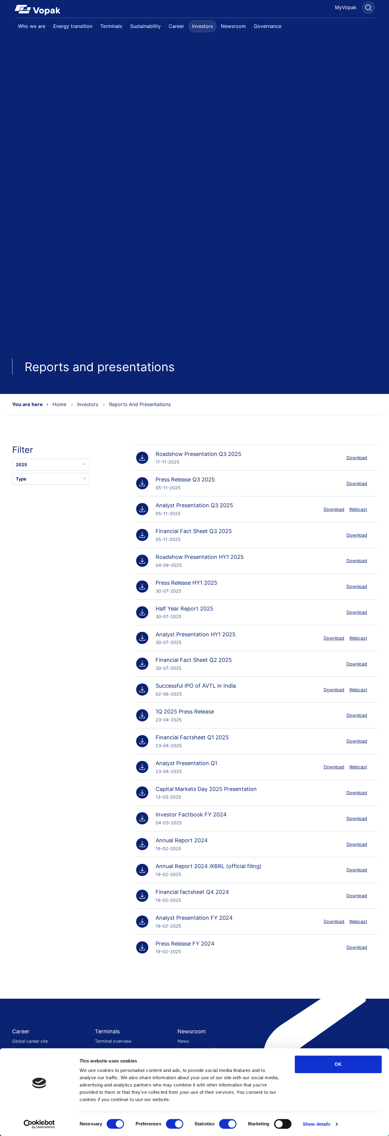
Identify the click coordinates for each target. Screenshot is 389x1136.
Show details (316, 1124)
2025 (21, 464)
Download (356, 457)
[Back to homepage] (40, 10)
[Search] (368, 8)
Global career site (30, 1041)
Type (21, 478)
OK (338, 1064)
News (183, 1041)
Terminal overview (113, 1041)
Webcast (358, 509)
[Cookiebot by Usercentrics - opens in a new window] (39, 1124)
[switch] (174, 1124)
